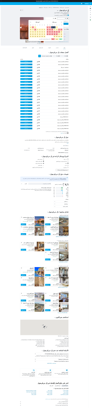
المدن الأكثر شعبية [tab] (57, 385)
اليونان (63, 7)
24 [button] (52, 34)
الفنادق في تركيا (66, 391)
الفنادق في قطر (50, 390)
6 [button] (61, 29)
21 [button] (59, 34)
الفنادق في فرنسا (33, 393)
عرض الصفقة (48, 224)
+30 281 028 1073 (66, 13)
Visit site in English (39, 1)
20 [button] (61, 34)
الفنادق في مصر (50, 393)
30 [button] (54, 36)
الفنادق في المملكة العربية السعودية (31, 390)
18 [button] (49, 31)
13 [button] (61, 31)
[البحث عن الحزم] (90, 12)
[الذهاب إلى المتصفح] (90, 14)
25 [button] (49, 34)
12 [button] (47, 29)
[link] (61, 236)
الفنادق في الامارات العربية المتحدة (31, 391)
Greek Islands (57, 7)
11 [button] (49, 29)
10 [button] (52, 29)
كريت (51, 7)
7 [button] (37, 29)
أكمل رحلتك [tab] (51, 385)
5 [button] (47, 27)
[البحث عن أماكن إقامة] (90, 8)
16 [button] (54, 31)
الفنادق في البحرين (65, 393)
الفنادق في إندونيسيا (49, 391)
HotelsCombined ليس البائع (63, 401)
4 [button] (44, 29)
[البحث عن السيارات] (90, 10)
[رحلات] (90, 17)
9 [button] (54, 29)
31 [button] (30, 36)
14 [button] (59, 31)
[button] (1, 1)
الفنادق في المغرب (65, 390)
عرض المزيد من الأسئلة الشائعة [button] (51, 363)
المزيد (67, 142)
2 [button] (54, 27)
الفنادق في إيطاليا (49, 394)
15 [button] (56, 31)
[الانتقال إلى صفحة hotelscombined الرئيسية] (85, 3)
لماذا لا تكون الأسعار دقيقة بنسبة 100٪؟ (61, 405)
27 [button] (61, 36)
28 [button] (59, 36)
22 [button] (56, 34)
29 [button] (56, 36)
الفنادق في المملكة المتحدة (64, 394)
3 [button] (30, 27)
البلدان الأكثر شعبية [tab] (65, 385)
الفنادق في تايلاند (33, 394)
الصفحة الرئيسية (67, 7)
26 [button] (47, 34)
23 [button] (54, 34)
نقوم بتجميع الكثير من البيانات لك (63, 403)
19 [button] (47, 31)
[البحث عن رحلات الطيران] (90, 6)
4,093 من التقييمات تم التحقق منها (60, 15)
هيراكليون (46, 7)
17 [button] (52, 31)
